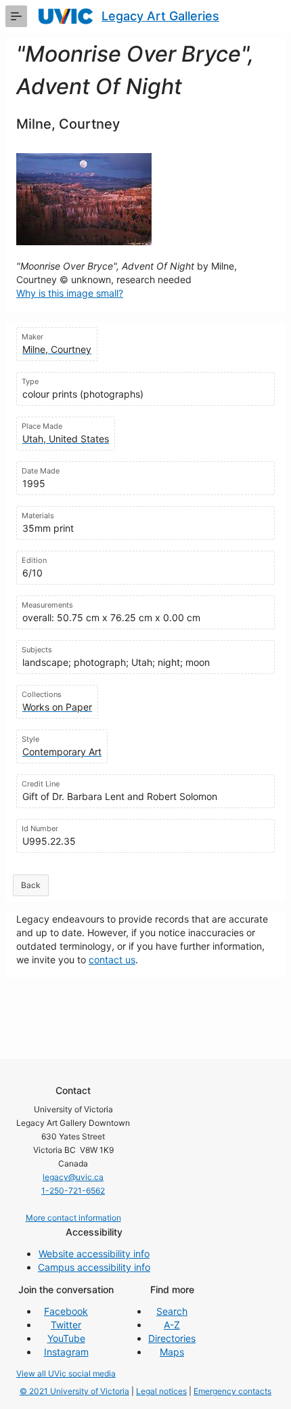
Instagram (66, 1352)
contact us (112, 959)
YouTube (66, 1338)
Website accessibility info (94, 1253)
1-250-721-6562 (73, 1190)
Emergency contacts (232, 1391)
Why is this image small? (69, 293)
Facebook (66, 1311)
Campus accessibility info (94, 1267)
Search (171, 1311)
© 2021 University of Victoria (74, 1391)
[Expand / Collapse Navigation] (16, 16)
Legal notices (161, 1391)
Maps (172, 1352)
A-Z (172, 1324)
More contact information (73, 1218)
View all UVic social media (66, 1373)
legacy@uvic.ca (73, 1177)
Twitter (66, 1324)
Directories (172, 1338)
